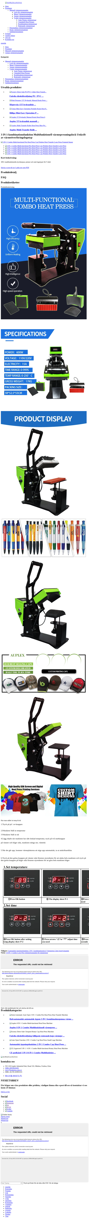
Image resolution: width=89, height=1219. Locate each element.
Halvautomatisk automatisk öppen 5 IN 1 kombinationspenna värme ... (41, 1019)
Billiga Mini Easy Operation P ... (24, 113)
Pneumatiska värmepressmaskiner (21, 28)
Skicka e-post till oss (8, 168)
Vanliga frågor (10, 36)
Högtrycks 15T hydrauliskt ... (23, 104)
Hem (7, 6)
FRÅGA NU (5, 1092)
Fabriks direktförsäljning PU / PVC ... (27, 96)
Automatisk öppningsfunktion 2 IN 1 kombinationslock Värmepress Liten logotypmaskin (38, 951)
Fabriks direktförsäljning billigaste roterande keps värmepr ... (37, 1036)
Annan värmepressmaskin (23, 16)
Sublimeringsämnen (16, 32)
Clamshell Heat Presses (26, 22)
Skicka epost (5, 1116)
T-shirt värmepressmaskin (22, 18)
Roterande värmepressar (26, 26)
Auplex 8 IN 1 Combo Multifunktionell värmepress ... (33, 1027)
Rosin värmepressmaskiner (19, 30)
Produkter (8, 8)
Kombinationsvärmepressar (27, 24)
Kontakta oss (9, 39)
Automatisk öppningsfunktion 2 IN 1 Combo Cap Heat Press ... (38, 1044)
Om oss (7, 38)
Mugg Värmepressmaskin (22, 14)
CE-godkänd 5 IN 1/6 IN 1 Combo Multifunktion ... (33, 1053)
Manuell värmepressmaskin (19, 10)
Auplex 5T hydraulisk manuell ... (24, 121)
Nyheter (8, 34)
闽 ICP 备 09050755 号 (13, 1076)
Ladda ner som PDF (22, 168)
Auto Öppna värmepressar (27, 20)
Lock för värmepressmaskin (23, 12)
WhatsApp (4, 1118)
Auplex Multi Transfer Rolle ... (23, 130)
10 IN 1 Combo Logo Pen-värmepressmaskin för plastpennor (27, 953)
